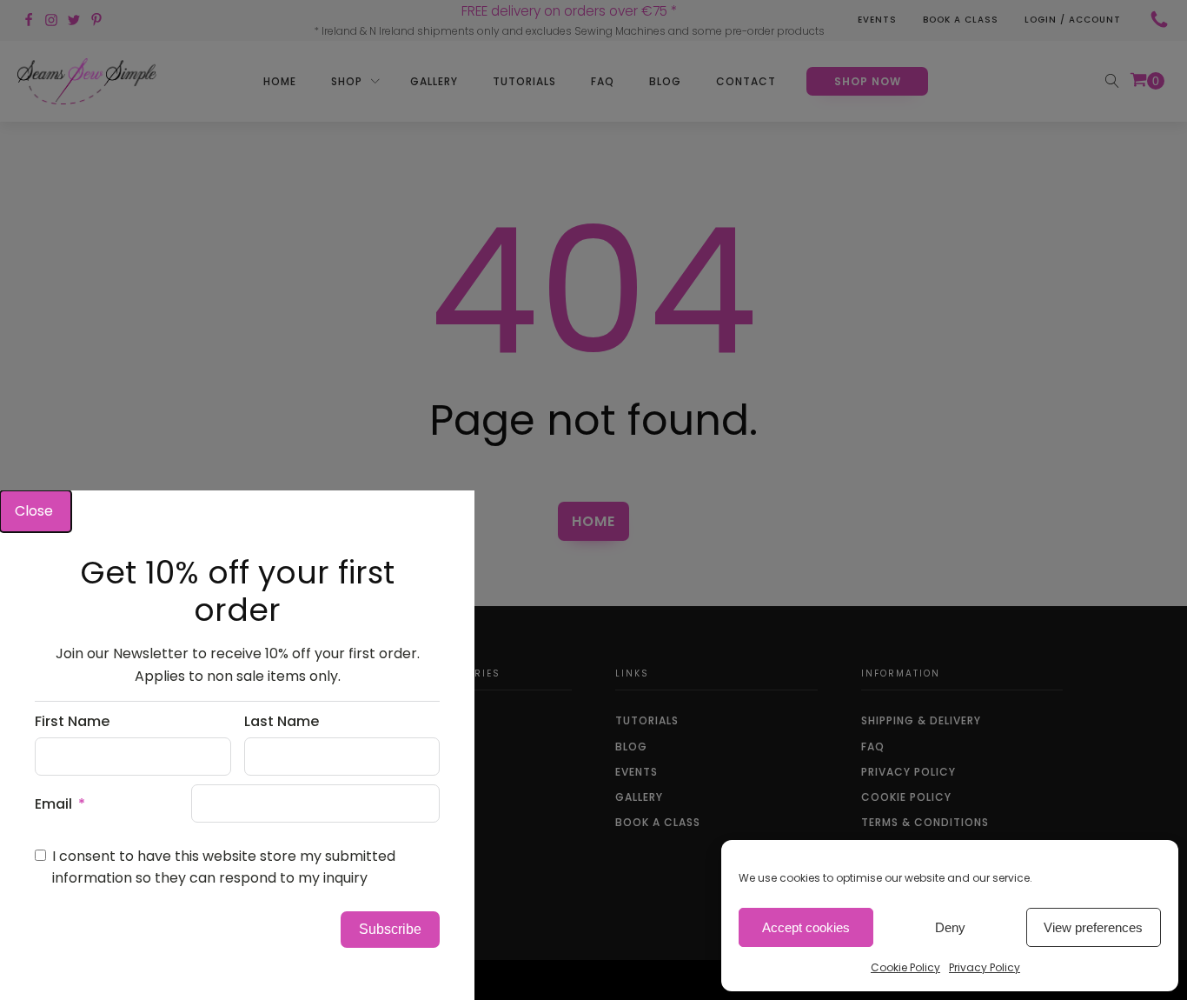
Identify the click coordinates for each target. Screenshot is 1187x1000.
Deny (950, 927)
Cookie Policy (905, 967)
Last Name (281, 721)
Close (35, 511)
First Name (72, 721)
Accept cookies (806, 927)
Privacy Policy (984, 967)
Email (53, 804)
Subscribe (390, 929)
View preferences (1093, 927)
